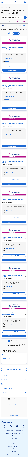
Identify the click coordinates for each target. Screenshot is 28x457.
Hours (7, 61)
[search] (25, 17)
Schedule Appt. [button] (14, 70)
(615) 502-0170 (9, 248)
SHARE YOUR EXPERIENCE (14, 369)
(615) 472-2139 (9, 210)
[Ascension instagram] (23, 426)
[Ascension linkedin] (11, 426)
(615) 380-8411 (9, 286)
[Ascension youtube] (17, 426)
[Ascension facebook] (5, 426)
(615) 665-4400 (9, 58)
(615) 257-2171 (9, 172)
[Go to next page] (21, 341)
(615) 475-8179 (9, 134)
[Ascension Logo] (14, 422)
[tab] (7, 21)
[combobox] (12, 17)
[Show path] (2, 7)
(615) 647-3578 (9, 96)
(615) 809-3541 (9, 324)
